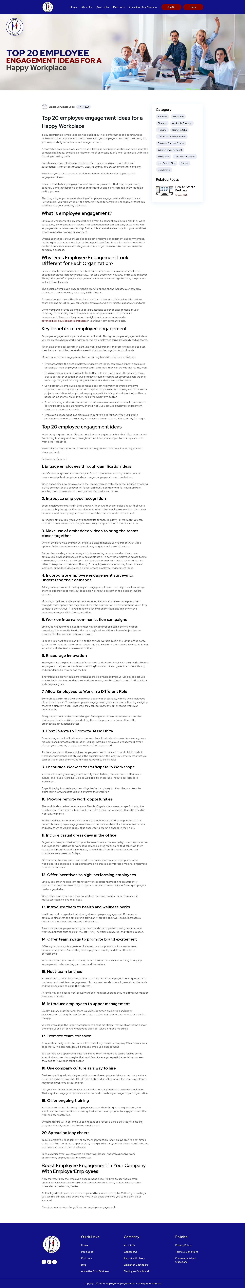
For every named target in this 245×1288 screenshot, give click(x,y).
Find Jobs (119, 7)
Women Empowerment (170, 149)
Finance (162, 123)
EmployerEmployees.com (120, 1283)
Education (178, 116)
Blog (83, 1264)
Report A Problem (134, 1258)
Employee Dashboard (136, 1271)
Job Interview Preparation (172, 136)
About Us (86, 7)
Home (73, 7)
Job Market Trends (185, 156)
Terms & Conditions (186, 1251)
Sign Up (171, 7)
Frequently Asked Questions (185, 1260)
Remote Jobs (179, 129)
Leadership (164, 169)
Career (184, 163)
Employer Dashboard (136, 1264)
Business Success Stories (171, 143)
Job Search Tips (166, 163)
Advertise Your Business (143, 7)
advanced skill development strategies (64, 320)
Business (162, 116)
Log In (193, 7)
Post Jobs (103, 7)
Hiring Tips (163, 156)
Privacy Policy (183, 1245)
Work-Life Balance (182, 123)
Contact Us (130, 1251)
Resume (162, 129)
